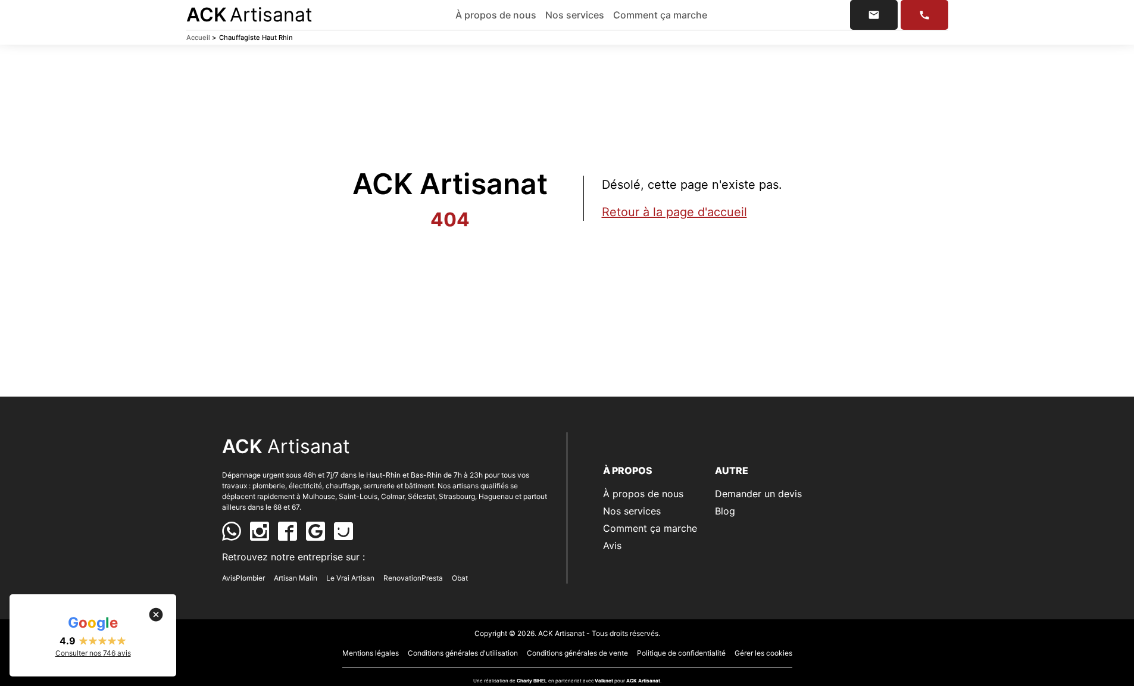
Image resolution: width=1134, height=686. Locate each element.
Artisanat (249, 14)
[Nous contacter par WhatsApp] (231, 531)
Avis (612, 545)
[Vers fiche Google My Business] (315, 531)
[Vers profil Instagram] (259, 531)
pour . (637, 681)
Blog (725, 511)
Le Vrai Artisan (350, 577)
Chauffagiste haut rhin (256, 37)
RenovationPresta (413, 577)
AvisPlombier (243, 577)
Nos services (574, 15)
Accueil (201, 37)
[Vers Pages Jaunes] (343, 531)
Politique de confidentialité (681, 652)
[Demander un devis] (874, 15)
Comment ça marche (660, 15)
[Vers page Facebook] (287, 531)
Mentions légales (370, 652)
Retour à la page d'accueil (674, 212)
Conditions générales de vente (577, 652)
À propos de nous (495, 15)
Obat (460, 577)
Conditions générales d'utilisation (463, 652)
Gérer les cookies (763, 652)
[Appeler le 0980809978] (924, 15)
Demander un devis (758, 494)
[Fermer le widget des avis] (156, 614)
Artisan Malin (295, 577)
